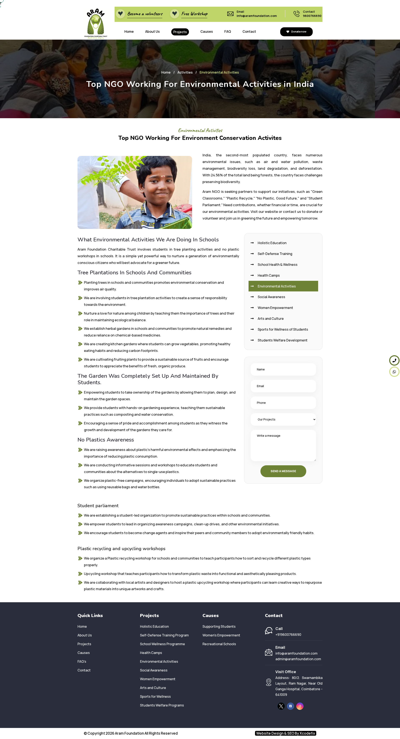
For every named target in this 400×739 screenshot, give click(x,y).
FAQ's (82, 661)
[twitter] (281, 706)
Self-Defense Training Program (164, 635)
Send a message (283, 471)
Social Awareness (271, 297)
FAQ (227, 31)
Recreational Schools (219, 644)
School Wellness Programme (162, 644)
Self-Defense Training (274, 253)
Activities (185, 72)
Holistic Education (271, 243)
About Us (152, 31)
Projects (180, 32)
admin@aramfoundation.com (298, 659)
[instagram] (300, 706)
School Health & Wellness (277, 264)
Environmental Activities (276, 286)
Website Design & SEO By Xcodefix (285, 733)
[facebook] (290, 706)
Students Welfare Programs (162, 705)
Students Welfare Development (282, 340)
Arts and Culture (270, 318)
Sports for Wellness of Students (282, 329)
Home (129, 31)
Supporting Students (219, 626)
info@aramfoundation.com (257, 16)
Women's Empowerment (221, 635)
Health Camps (268, 275)
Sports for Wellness (155, 696)
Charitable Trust (122, 249)
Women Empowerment (275, 307)
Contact (249, 31)
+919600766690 (288, 634)
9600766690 (312, 16)
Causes (206, 31)
